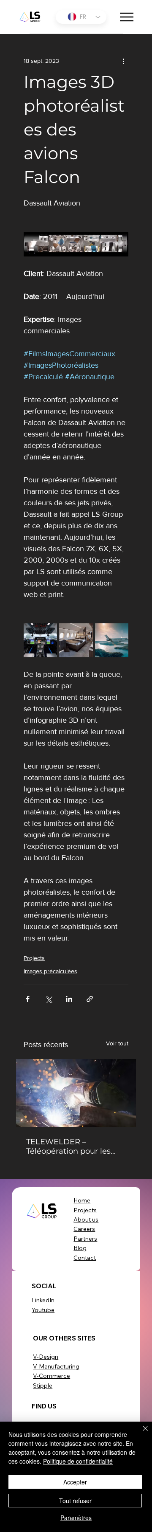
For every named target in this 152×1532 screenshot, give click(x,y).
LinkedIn (43, 1300)
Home (81, 1200)
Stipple (42, 1385)
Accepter (75, 1482)
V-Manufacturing (56, 1366)
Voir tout (117, 1043)
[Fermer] (140, 1433)
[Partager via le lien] (90, 999)
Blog (80, 1248)
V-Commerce (51, 1376)
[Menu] (127, 16)
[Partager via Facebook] (28, 999)
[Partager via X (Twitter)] (48, 999)
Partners (85, 1238)
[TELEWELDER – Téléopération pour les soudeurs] (76, 1093)
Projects (34, 958)
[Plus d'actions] (123, 61)
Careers (84, 1229)
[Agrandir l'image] (40, 640)
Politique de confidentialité (78, 1461)
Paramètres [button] (76, 1517)
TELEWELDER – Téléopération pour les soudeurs (68, 1146)
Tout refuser (75, 1500)
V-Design (45, 1356)
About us (85, 1219)
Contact (84, 1258)
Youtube (43, 1310)
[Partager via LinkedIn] (69, 999)
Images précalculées (50, 971)
